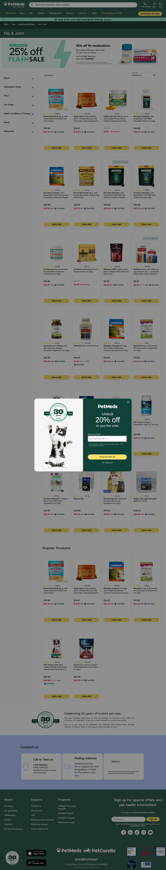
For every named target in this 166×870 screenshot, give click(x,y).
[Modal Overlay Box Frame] (83, 435)
